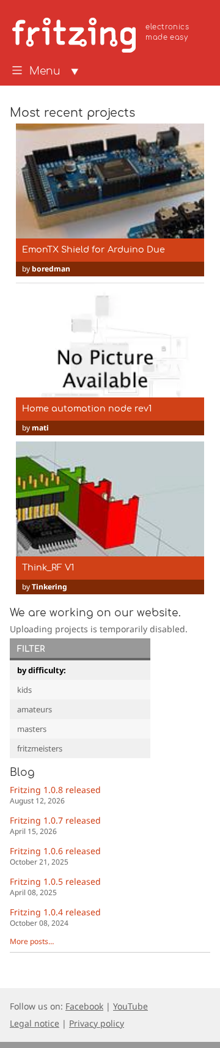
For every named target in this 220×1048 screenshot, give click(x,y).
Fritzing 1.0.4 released (55, 917)
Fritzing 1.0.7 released (55, 825)
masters (31, 728)
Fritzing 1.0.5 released (55, 886)
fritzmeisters (39, 748)
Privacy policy (96, 1023)
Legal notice (34, 1023)
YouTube (130, 1006)
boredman (51, 269)
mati (40, 428)
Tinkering (49, 586)
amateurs (34, 709)
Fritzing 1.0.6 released (55, 855)
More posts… (32, 941)
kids (24, 689)
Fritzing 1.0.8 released (55, 794)
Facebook (84, 1006)
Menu (45, 71)
